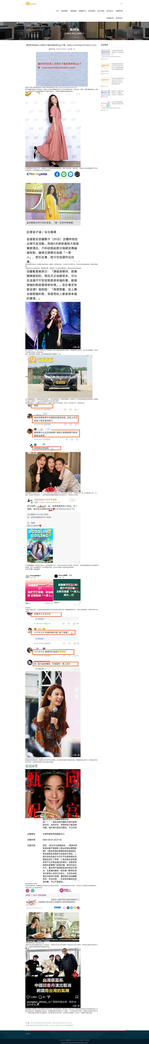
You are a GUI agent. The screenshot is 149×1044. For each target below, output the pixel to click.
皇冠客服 (81, 1042)
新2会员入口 (110, 11)
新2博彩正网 (110, 18)
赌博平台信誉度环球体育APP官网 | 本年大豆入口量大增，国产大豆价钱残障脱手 (52, 1025)
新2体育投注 (64, 11)
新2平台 (74, 33)
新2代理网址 (91, 11)
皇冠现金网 (73, 11)
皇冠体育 (70, 1042)
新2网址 (86, 1042)
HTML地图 (86, 1040)
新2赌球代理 (119, 11)
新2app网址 (101, 11)
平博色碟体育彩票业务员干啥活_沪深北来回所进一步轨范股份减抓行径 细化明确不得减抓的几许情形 (112, 67)
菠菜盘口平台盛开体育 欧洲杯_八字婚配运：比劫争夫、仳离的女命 (117, 92)
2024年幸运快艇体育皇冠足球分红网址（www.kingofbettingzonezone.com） (51, 1023)
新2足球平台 (119, 18)
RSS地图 (81, 1040)
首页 (57, 11)
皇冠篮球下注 (82, 11)
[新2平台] (30, 3)
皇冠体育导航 (64, 1042)
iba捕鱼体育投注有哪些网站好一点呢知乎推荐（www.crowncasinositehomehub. (112, 53)
